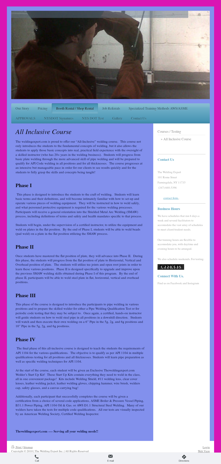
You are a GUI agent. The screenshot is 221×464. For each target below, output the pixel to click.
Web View (204, 451)
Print (18, 447)
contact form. (170, 198)
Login (206, 447)
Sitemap (28, 447)
